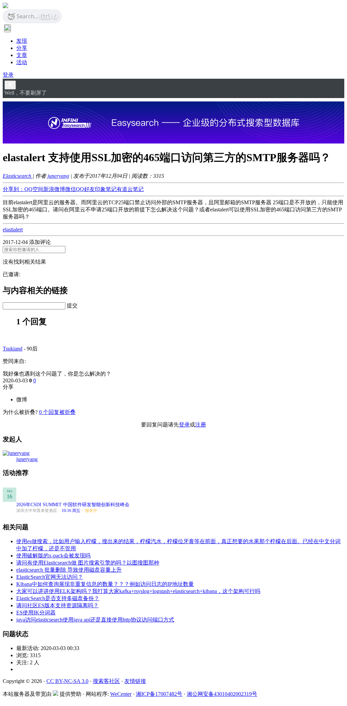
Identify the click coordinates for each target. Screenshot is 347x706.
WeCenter (120, 694)
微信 (70, 189)
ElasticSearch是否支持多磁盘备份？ (57, 598)
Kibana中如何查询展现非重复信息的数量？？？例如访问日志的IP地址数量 (105, 584)
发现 (21, 41)
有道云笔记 (130, 189)
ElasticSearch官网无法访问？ (49, 577)
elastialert (13, 229)
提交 (72, 305)
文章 (21, 55)
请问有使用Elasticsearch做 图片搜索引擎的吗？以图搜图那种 (87, 563)
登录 (8, 75)
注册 (200, 424)
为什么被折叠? (20, 412)
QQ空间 (33, 189)
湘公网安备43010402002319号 (222, 694)
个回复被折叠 (57, 412)
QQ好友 (85, 189)
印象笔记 (106, 189)
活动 (21, 62)
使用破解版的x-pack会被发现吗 (53, 555)
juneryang (58, 176)
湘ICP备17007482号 (159, 694)
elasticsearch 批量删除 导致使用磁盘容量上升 (69, 570)
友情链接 (135, 681)
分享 (21, 48)
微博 (21, 399)
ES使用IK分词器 (36, 612)
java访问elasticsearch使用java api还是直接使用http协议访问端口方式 (95, 620)
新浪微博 (54, 189)
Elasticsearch (18, 176)
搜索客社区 (106, 681)
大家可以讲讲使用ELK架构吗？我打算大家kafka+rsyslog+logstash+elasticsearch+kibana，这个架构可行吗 (138, 591)
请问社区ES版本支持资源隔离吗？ (57, 605)
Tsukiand (12, 348)
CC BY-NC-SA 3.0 (67, 681)
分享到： (13, 189)
